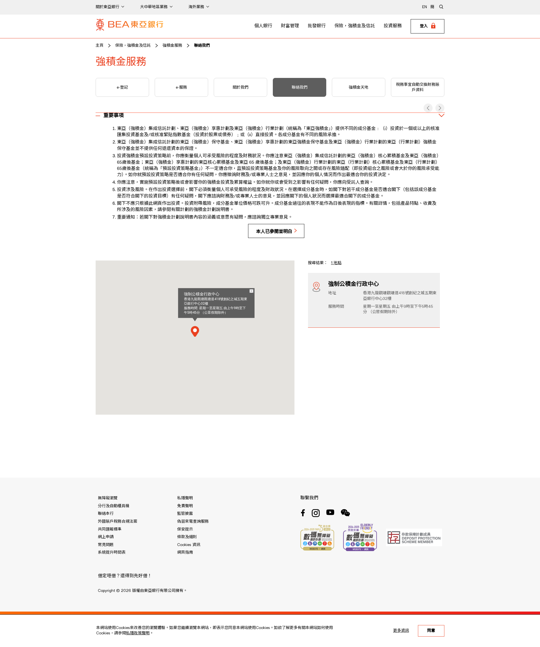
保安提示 (185, 529)
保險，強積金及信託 (354, 26)
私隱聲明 (185, 498)
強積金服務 (172, 46)
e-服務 (181, 87)
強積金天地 (358, 87)
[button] (428, 108)
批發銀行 (317, 26)
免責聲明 (185, 506)
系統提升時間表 (111, 552)
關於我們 (240, 87)
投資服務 (393, 26)
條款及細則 (187, 537)
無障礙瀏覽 (108, 498)
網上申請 (106, 537)
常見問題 (106, 545)
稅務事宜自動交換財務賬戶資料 (417, 87)
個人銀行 (263, 26)
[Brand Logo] (130, 26)
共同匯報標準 (110, 529)
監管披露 (185, 514)
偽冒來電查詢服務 (193, 522)
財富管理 (290, 26)
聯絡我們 (202, 46)
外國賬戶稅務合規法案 (117, 522)
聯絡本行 (106, 514)
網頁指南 (185, 552)
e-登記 (122, 87)
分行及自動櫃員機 (113, 506)
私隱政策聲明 (138, 633)
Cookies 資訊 (188, 545)
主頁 (100, 46)
